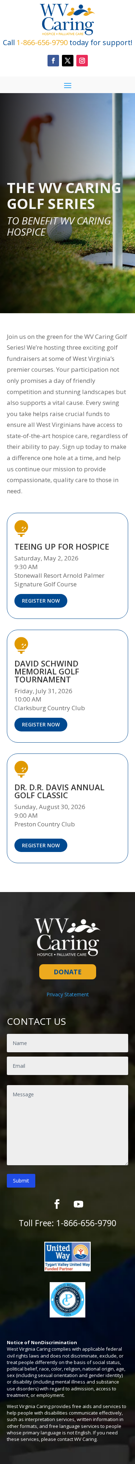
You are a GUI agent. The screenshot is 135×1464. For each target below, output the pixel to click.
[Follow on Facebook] (53, 60)
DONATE (68, 971)
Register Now (41, 600)
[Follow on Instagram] (82, 60)
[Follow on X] (67, 60)
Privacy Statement (67, 994)
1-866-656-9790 (86, 1223)
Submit (21, 1180)
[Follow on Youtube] (78, 1204)
